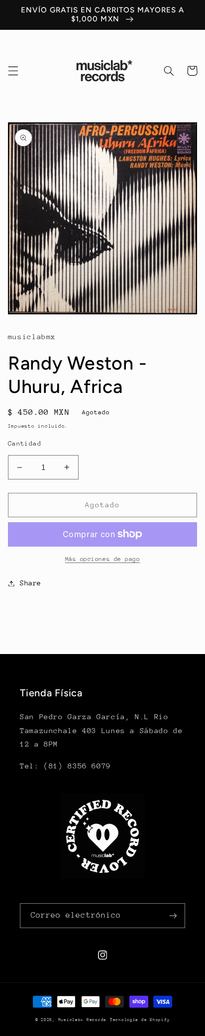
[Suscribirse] (173, 915)
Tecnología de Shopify (140, 1019)
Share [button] (30, 583)
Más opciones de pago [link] (102, 559)
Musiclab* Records (82, 1019)
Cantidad (24, 443)
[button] (12, 70)
